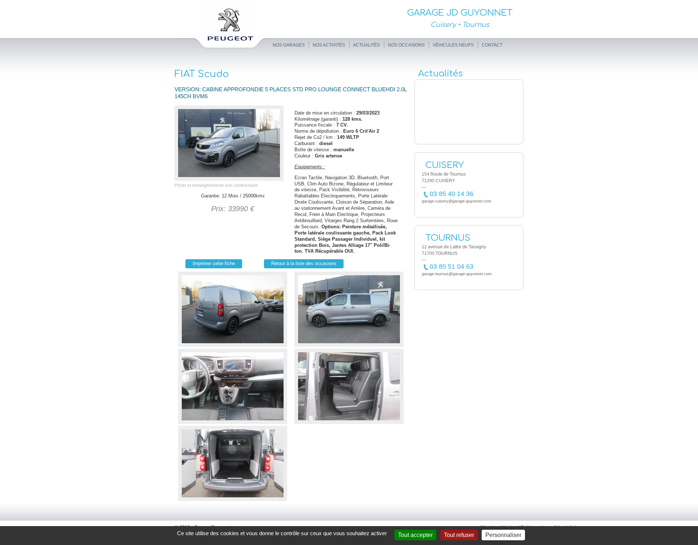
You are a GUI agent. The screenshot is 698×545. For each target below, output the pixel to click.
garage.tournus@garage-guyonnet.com (457, 274)
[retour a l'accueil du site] (221, 50)
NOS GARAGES (289, 45)
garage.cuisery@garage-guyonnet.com (456, 201)
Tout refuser (459, 535)
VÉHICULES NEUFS (453, 45)
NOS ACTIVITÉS (329, 45)
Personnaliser (503, 535)
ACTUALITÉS (366, 45)
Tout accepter (415, 535)
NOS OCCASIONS (406, 45)
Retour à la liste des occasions (303, 263)
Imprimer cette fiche (214, 263)
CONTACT (492, 45)
